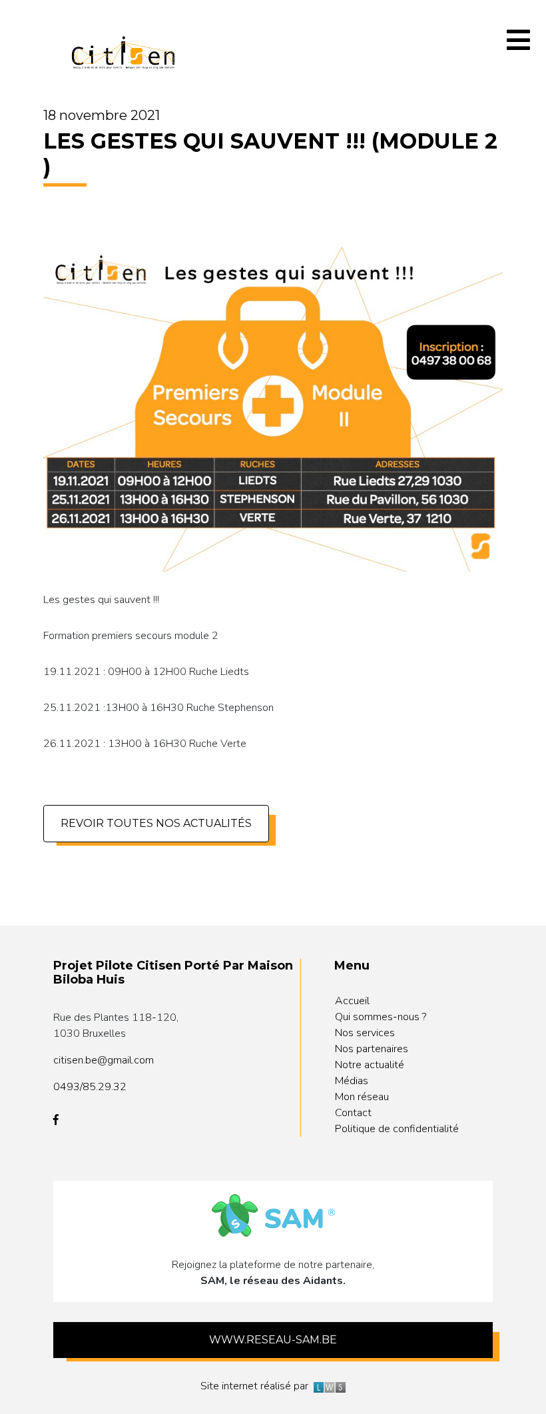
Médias (351, 1080)
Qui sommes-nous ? (380, 1017)
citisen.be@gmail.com (103, 1060)
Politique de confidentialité (397, 1128)
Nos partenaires (371, 1049)
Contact (353, 1112)
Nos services (365, 1033)
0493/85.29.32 (90, 1086)
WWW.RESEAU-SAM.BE (273, 1339)
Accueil (352, 1001)
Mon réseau (362, 1096)
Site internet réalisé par (257, 1386)
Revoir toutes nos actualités (156, 823)
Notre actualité (369, 1065)
